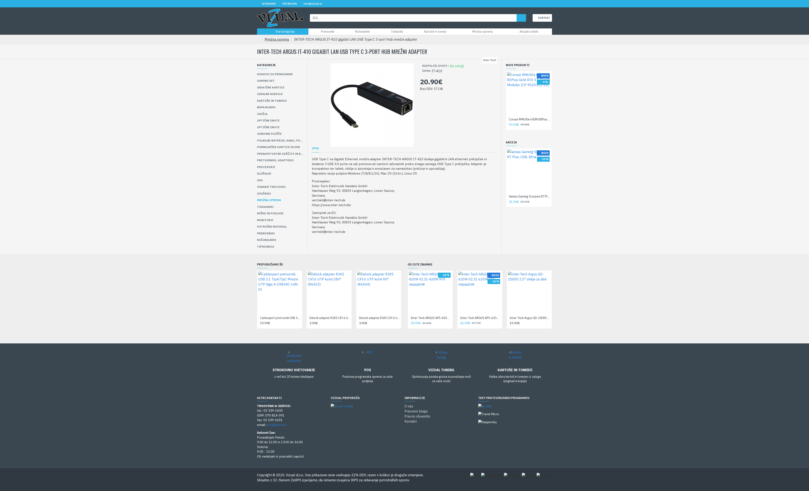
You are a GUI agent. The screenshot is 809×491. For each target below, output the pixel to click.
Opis (315, 148)
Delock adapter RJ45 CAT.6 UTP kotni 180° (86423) (330, 318)
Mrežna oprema (277, 39)
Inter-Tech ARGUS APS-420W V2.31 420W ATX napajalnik (431, 318)
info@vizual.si (276, 425)
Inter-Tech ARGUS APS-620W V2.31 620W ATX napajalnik (480, 318)
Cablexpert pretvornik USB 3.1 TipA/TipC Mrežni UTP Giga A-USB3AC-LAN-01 (280, 318)
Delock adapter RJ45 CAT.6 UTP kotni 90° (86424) (379, 318)
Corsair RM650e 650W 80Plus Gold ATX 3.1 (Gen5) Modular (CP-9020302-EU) (530, 119)
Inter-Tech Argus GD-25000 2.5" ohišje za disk (530, 318)
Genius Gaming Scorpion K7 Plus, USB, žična (530, 196)
